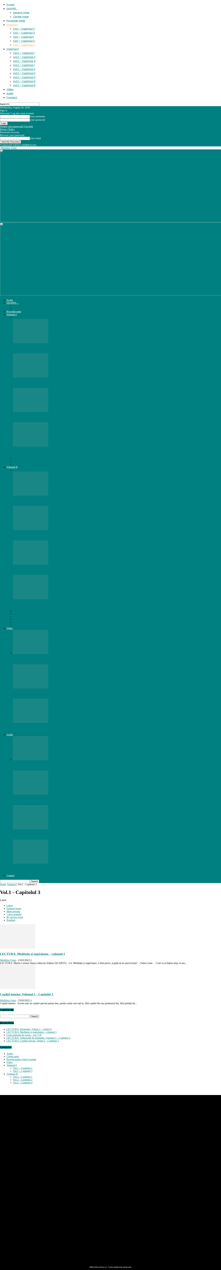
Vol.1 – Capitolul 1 (23, 37)
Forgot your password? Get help (16, 126)
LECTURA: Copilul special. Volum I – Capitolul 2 (46, 383)
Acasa (10, 4)
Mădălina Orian (8, 960)
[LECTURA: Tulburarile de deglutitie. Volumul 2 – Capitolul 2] (30, 529)
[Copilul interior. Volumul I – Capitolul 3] (30, 411)
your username (37, 116)
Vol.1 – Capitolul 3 (24, 33)
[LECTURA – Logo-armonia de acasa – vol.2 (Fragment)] (30, 653)
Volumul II (12, 49)
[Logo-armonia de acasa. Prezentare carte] (30, 722)
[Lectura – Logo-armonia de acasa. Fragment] (30, 687)
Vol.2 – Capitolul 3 (24, 73)
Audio (9, 93)
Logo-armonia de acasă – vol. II (34, 604)
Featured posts (13, 908)
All (14, 317)
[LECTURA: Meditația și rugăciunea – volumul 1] (30, 342)
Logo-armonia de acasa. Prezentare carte (40, 728)
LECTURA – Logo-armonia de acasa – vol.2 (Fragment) (50, 659)
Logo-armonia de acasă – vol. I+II (23, 1035)
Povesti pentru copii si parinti (21, 1059)
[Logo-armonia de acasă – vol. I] (30, 445)
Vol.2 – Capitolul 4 (24, 61)
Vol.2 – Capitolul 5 (24, 81)
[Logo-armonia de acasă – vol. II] (30, 598)
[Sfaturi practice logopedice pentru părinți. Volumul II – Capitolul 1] (30, 563)
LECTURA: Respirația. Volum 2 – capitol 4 (42, 501)
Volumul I (12, 25)
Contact (11, 97)
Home (3, 884)
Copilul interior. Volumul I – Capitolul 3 (39, 417)
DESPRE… (11, 9)
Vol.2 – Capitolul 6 (24, 85)
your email (35, 138)
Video (10, 89)
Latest (9, 905)
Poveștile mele (15, 21)
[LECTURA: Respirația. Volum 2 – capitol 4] (30, 494)
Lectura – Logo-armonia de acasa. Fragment (42, 694)
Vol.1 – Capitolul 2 (24, 29)
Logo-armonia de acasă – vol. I (33, 452)
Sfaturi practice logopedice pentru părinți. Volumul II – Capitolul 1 (57, 570)
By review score (14, 917)
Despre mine (21, 13)
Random (10, 920)
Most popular (13, 911)
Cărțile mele (21, 17)
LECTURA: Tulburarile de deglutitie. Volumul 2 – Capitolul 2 (54, 535)
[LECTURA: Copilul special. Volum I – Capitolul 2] (30, 376)
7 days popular (14, 914)
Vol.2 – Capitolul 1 (24, 53)
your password (37, 119)
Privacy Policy (7, 129)
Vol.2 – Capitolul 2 (24, 57)
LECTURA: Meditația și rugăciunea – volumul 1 (45, 348)
